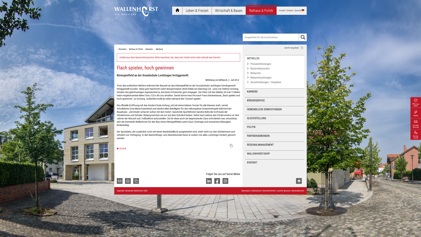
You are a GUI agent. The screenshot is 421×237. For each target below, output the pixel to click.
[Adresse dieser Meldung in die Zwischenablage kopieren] (231, 146)
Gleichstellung (256, 118)
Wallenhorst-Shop (258, 153)
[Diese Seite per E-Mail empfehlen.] (120, 181)
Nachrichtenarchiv (260, 68)
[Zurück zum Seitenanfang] (299, 181)
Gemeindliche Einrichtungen (264, 109)
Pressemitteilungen (260, 64)
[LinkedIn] (209, 181)
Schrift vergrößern (292, 48)
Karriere (252, 91)
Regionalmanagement (260, 144)
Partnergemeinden (258, 135)
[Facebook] (217, 181)
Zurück (122, 148)
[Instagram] (225, 181)
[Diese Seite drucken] (128, 181)
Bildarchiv (255, 73)
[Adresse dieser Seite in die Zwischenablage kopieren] (136, 181)
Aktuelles (253, 58)
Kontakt (252, 162)
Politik (251, 127)
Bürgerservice (256, 100)
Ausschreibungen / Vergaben (265, 82)
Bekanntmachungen (261, 77)
